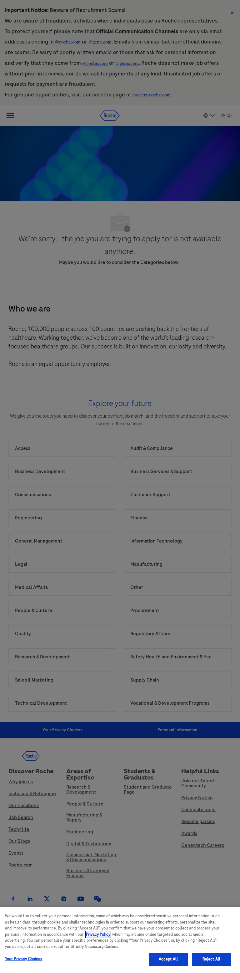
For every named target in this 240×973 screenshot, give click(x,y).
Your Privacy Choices (23, 959)
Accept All (168, 959)
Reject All (211, 959)
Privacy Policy (98, 934)
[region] (120, 940)
